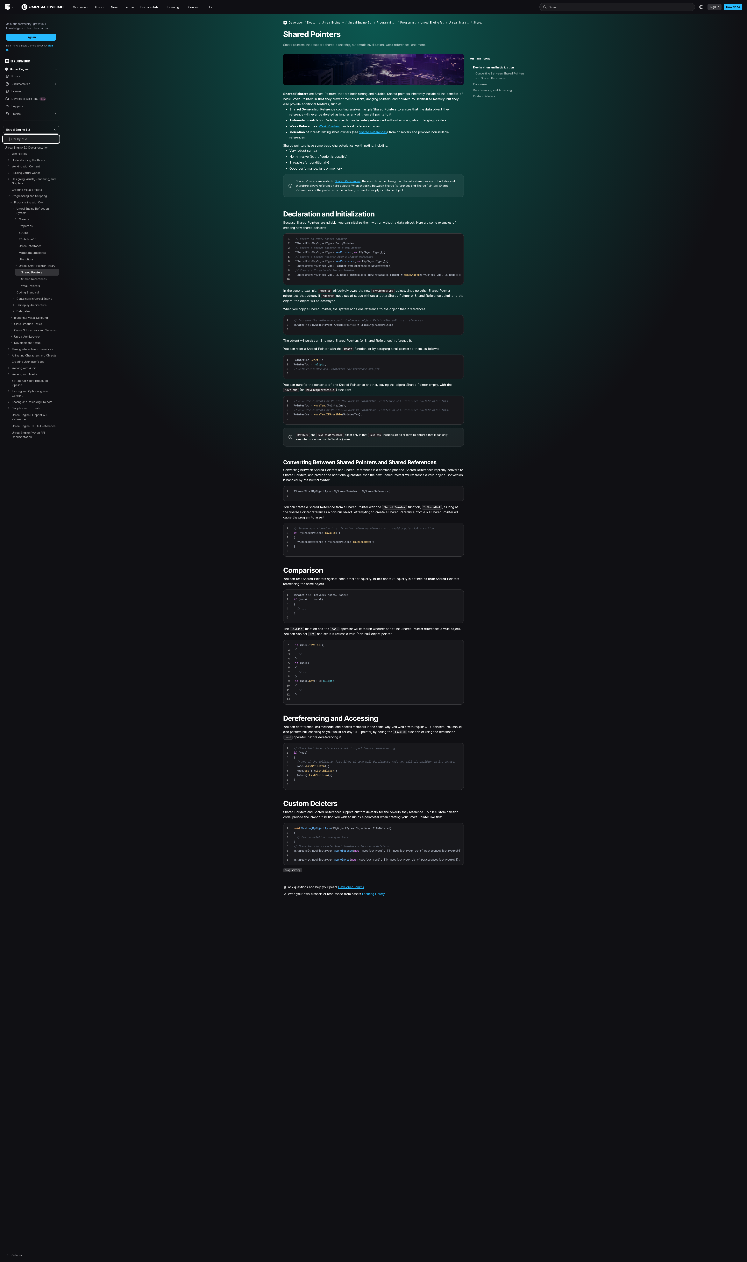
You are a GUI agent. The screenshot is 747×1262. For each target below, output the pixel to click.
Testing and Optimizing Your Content (30, 393)
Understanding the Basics (28, 160)
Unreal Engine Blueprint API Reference (29, 417)
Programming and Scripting (29, 196)
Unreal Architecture (27, 336)
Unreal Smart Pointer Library (37, 265)
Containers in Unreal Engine (34, 298)
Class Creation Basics (28, 324)
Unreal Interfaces (30, 246)
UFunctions (26, 259)
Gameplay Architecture (32, 305)
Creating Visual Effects (27, 189)
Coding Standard (28, 292)
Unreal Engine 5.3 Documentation (26, 147)
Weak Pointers (30, 285)
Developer (296, 22)
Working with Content (26, 166)
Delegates (23, 311)
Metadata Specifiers (32, 252)
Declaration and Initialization (493, 67)
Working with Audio (24, 368)
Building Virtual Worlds (26, 172)
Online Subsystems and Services (35, 330)
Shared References (34, 279)
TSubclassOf (27, 239)
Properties (26, 226)
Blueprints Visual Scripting (31, 317)
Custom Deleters (484, 96)
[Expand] (8, 153)
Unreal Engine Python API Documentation (28, 435)
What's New (19, 153)
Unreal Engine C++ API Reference (34, 426)
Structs (23, 232)
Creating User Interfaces (28, 361)
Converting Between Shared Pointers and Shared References (499, 76)
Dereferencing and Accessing (492, 90)
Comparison (480, 84)
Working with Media (24, 374)
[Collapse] (8, 195)
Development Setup (27, 342)
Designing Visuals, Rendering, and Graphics (34, 181)
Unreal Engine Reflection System (33, 211)
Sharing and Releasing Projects (32, 402)
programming (293, 870)
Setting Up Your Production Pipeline (30, 383)
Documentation (312, 22)
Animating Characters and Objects (34, 355)
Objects (24, 219)
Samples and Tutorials (26, 408)
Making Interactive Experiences (32, 349)
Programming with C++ (29, 202)
